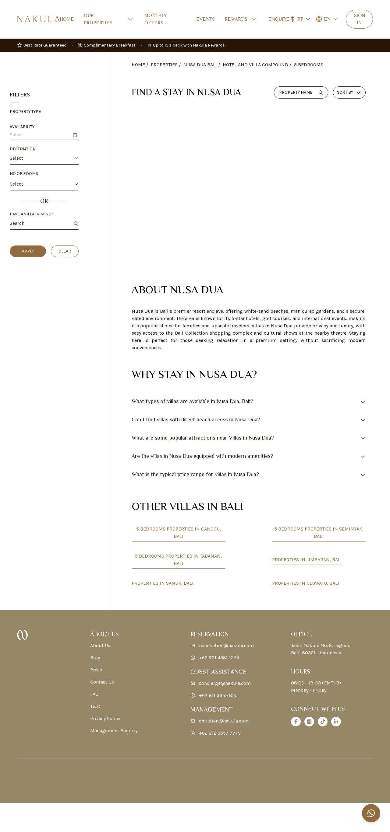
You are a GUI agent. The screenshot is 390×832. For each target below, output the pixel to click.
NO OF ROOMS (24, 173)
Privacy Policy (105, 718)
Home (67, 19)
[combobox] (39, 158)
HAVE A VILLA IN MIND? (32, 214)
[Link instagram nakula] (309, 721)
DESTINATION (23, 148)
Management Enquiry (113, 730)
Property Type (25, 111)
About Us (100, 645)
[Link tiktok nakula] (323, 721)
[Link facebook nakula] (296, 721)
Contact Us (102, 682)
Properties (164, 65)
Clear (64, 251)
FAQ (94, 694)
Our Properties (98, 19)
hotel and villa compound (255, 65)
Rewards (236, 19)
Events (205, 19)
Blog (95, 657)
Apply (28, 251)
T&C (95, 706)
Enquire (278, 19)
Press (96, 670)
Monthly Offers (155, 19)
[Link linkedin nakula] (336, 721)
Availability (22, 126)
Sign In (359, 19)
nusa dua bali (200, 65)
